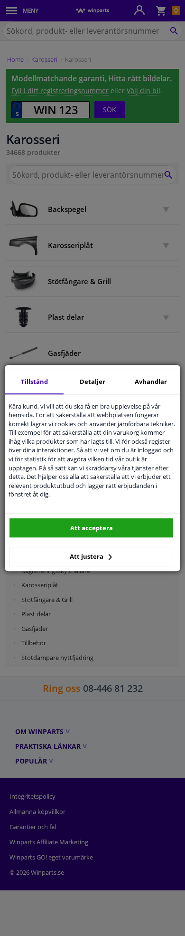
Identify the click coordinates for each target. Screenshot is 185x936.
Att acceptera (91, 528)
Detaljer (92, 381)
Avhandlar (151, 381)
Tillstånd (34, 381)
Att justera (87, 556)
